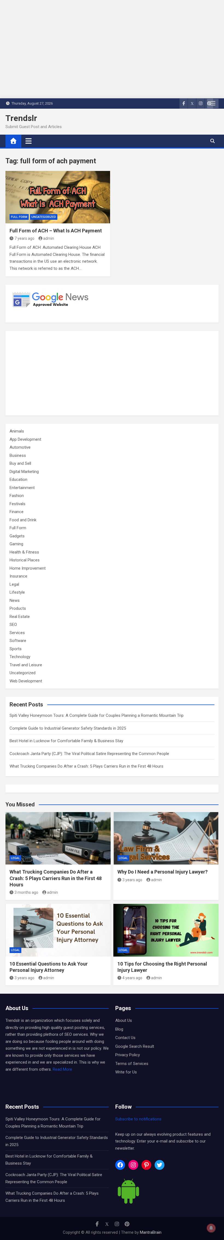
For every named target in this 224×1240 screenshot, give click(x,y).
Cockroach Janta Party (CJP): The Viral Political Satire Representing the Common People (89, 753)
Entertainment (22, 487)
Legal (14, 584)
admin (48, 238)
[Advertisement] (112, 373)
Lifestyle (17, 592)
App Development (25, 439)
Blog (119, 1029)
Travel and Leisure (26, 664)
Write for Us (126, 1072)
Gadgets (17, 536)
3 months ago (26, 892)
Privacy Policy (127, 1054)
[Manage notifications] (211, 1228)
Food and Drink (23, 519)
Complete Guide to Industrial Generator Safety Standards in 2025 (68, 728)
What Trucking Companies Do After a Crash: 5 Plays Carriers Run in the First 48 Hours (86, 766)
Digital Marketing (24, 471)
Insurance (18, 576)
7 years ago (24, 238)
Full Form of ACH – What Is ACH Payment (56, 230)
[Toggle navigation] (28, 141)
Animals (17, 431)
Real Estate (20, 616)
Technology (20, 656)
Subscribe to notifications (138, 1119)
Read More (62, 1069)
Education (18, 479)
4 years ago (132, 978)
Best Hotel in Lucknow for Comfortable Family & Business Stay (66, 740)
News (15, 600)
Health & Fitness (24, 552)
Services (17, 632)
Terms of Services (131, 1063)
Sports (16, 648)
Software (18, 640)
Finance (16, 511)
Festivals (17, 503)
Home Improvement (28, 568)
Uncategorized (43, 217)
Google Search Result (134, 1046)
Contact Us (125, 1037)
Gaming (16, 543)
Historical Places (25, 560)
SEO (13, 624)
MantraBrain (150, 1232)
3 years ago (132, 880)
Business (18, 455)
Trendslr (21, 118)
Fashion (17, 495)
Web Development (26, 681)
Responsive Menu (213, 103)
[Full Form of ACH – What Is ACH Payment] (57, 197)
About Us (123, 1020)
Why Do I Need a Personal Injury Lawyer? (162, 872)
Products (18, 608)
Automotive (20, 447)
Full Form (19, 217)
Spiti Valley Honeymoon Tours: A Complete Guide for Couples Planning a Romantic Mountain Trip (97, 715)
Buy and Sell (20, 463)
